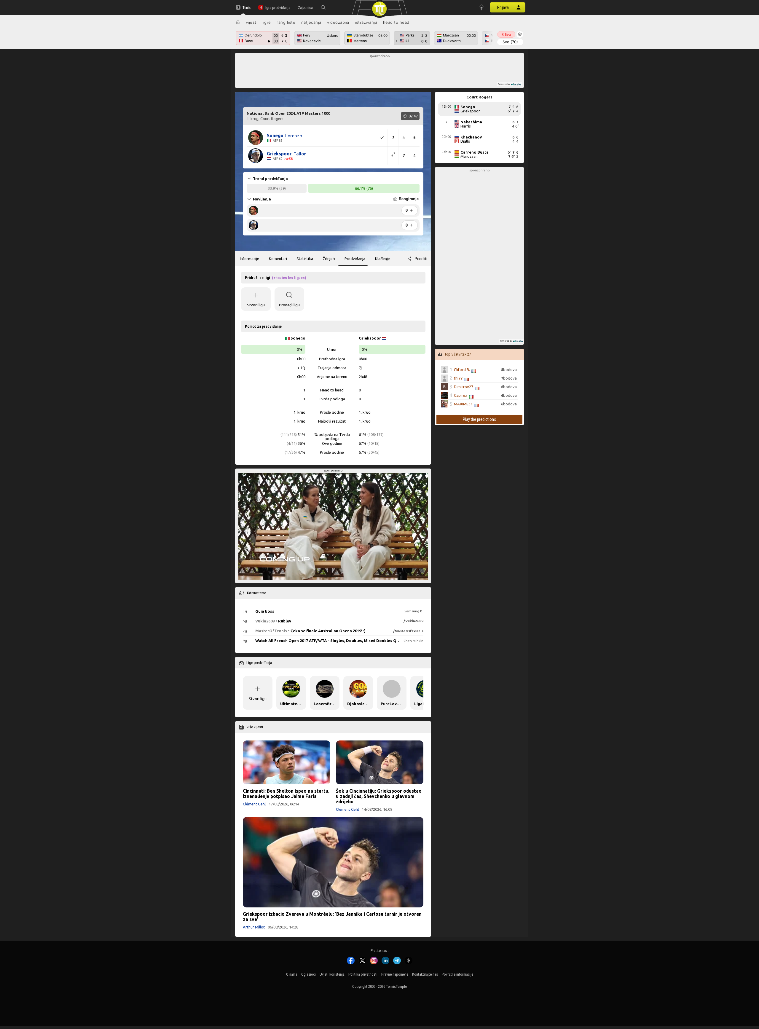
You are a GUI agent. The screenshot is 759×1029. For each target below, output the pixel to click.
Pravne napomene (394, 974)
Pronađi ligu (289, 305)
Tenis (247, 7)
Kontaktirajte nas (425, 974)
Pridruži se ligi (275, 277)
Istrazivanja (366, 22)
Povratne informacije (457, 974)
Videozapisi (338, 22)
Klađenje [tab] (382, 259)
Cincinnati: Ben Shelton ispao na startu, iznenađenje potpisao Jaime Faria (286, 793)
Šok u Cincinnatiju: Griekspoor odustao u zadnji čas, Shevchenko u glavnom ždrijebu (379, 796)
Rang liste (286, 22)
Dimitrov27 (463, 387)
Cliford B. (462, 369)
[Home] (238, 22)
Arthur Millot (254, 927)
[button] (323, 7)
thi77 (458, 378)
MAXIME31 (463, 404)
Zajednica (305, 7)
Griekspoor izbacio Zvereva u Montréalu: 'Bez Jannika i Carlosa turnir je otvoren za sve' (332, 916)
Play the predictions (479, 419)
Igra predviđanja (277, 7)
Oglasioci (308, 974)
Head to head (396, 22)
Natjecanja (311, 22)
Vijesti (252, 22)
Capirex (460, 395)
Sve (510, 41)
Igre (267, 22)
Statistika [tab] (304, 259)
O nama (291, 974)
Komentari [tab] (278, 259)
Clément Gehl (254, 804)
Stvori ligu (256, 305)
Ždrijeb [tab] (329, 259)
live (506, 34)
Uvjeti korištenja (332, 974)
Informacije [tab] (249, 259)
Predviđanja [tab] (355, 259)
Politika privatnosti (362, 974)
